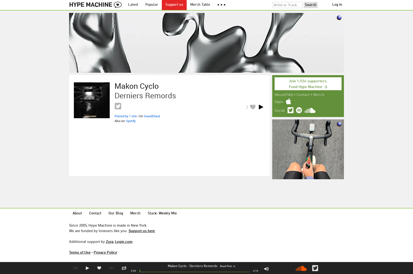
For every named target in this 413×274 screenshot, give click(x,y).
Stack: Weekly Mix (162, 213)
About (77, 213)
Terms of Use (80, 252)
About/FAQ (284, 95)
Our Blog (116, 213)
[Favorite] (252, 107)
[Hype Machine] (97, 5)
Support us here (142, 230)
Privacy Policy (105, 252)
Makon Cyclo (177, 266)
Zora (109, 241)
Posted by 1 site (125, 116)
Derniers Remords (203, 266)
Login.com (123, 241)
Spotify (131, 121)
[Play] (261, 107)
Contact (303, 95)
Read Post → (227, 266)
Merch (318, 95)
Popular (151, 5)
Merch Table (200, 5)
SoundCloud (152, 116)
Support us (174, 5)
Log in (337, 5)
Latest (133, 5)
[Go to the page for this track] (92, 100)
